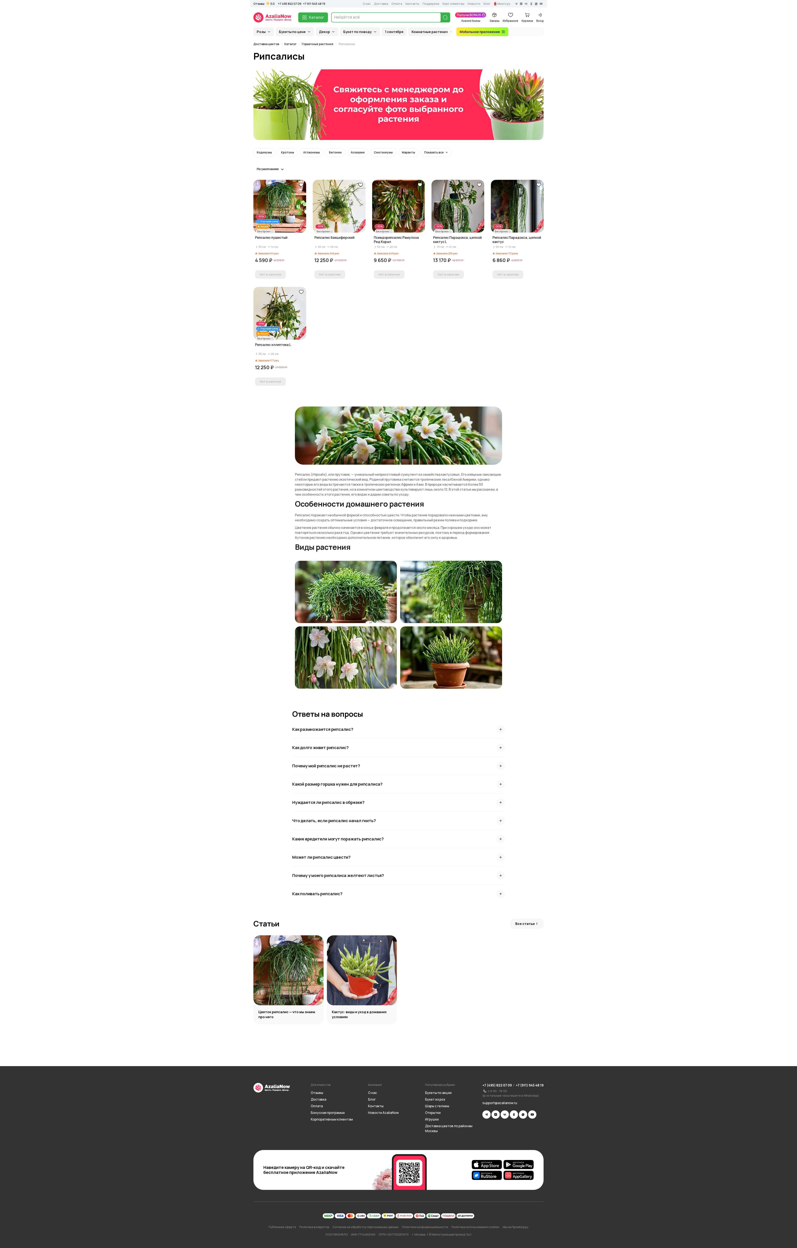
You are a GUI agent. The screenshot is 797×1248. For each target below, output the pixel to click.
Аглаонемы (311, 152)
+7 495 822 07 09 (289, 4)
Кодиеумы (264, 152)
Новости (474, 3)
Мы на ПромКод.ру (515, 1227)
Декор (324, 31)
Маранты (408, 152)
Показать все (434, 152)
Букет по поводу (357, 31)
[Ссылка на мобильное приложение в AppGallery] (519, 1175)
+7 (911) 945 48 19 (530, 1085)
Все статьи (525, 923)
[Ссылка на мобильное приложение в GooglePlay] (519, 1164)
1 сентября (394, 31)
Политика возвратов (314, 1227)
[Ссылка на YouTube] (532, 1114)
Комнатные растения (430, 31)
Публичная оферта (282, 1227)
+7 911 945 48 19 (314, 4)
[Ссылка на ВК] (505, 1114)
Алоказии (358, 152)
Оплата (396, 3)
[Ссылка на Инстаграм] (495, 1114)
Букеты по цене (292, 31)
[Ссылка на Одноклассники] (514, 1114)
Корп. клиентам (453, 3)
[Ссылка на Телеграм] (486, 1114)
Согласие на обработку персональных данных (365, 1227)
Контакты (412, 3)
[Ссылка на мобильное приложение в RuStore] (487, 1175)
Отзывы (258, 3)
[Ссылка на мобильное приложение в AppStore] (487, 1164)
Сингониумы (383, 152)
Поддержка (431, 3)
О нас (367, 3)
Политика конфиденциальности (425, 1227)
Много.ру (503, 3)
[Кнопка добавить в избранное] (301, 184)
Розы (261, 31)
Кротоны (287, 152)
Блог (487, 3)
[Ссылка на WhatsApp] (523, 1114)
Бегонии (335, 152)
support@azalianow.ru (499, 1103)
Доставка (381, 3)
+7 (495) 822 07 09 (497, 1085)
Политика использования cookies (475, 1227)
